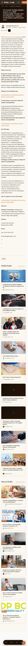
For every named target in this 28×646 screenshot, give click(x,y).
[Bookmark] (17, 642)
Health (6, 6)
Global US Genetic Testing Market (12, 37)
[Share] (21, 642)
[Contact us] (24, 643)
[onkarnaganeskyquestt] (3, 26)
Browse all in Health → (21, 482)
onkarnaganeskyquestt (11, 25)
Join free (25, 2)
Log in (18, 2)
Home (2, 6)
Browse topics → (22, 266)
